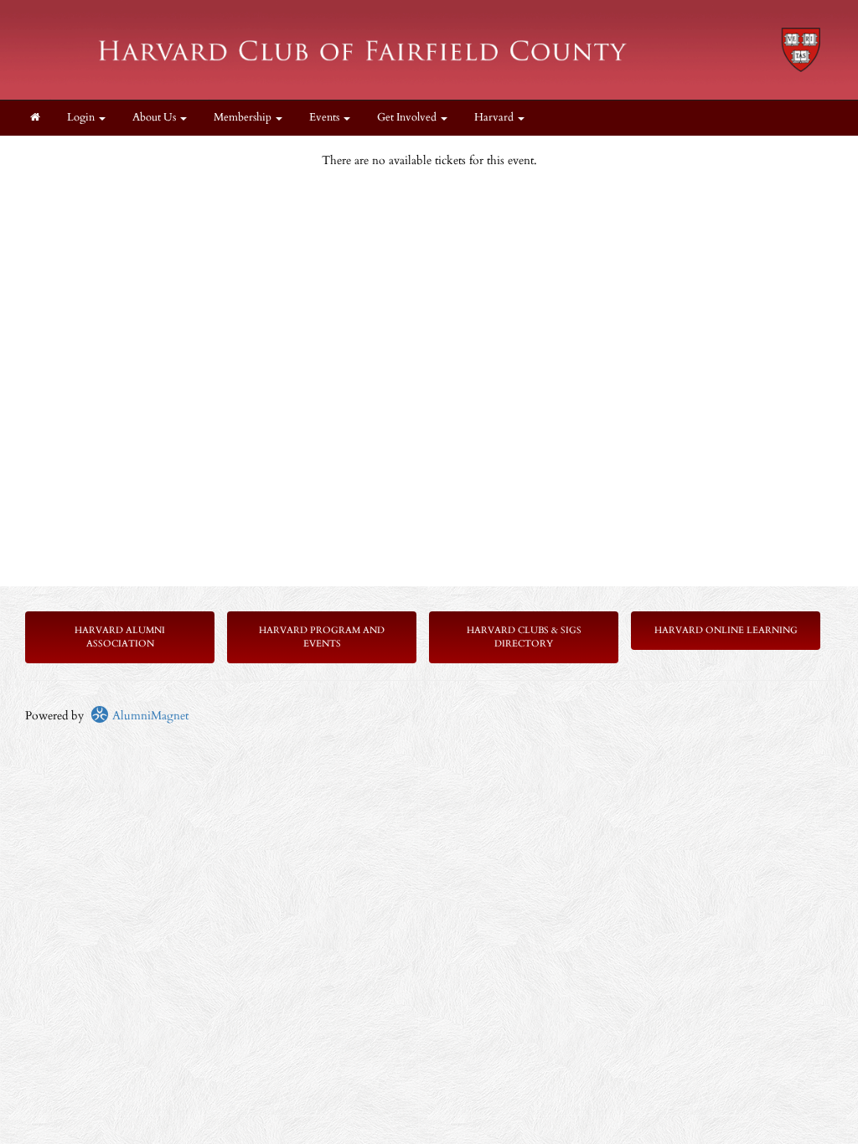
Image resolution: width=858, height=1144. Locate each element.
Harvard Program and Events (322, 637)
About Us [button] (155, 118)
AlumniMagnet (149, 716)
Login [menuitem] (82, 118)
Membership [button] (244, 118)
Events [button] (325, 118)
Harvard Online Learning (726, 630)
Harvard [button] (495, 118)
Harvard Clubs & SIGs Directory (524, 637)
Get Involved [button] (408, 118)
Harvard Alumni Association (120, 637)
